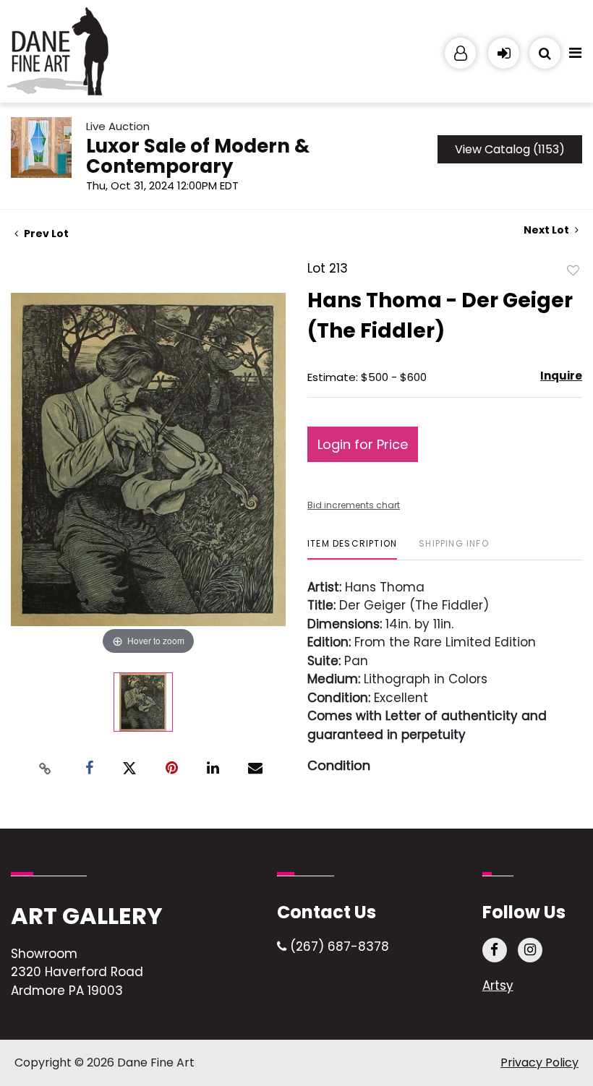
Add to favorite (573, 269)
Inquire (561, 375)
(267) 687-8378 (337, 946)
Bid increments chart (353, 505)
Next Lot (547, 230)
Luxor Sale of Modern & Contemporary (198, 156)
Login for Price (362, 444)
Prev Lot (45, 233)
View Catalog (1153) (510, 149)
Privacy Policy (539, 1062)
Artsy (497, 985)
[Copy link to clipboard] (45, 768)
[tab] (352, 549)
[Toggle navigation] (574, 56)
